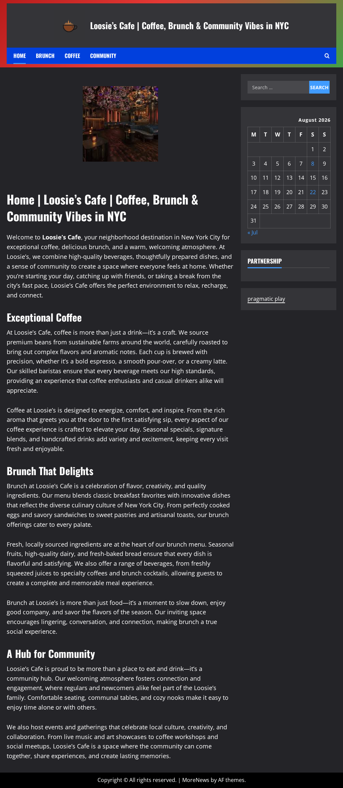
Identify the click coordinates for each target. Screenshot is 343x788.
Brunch (45, 56)
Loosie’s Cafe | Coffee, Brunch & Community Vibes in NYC (189, 25)
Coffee (72, 56)
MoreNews (195, 780)
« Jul (253, 232)
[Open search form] (327, 55)
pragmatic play (266, 298)
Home (19, 56)
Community (103, 56)
